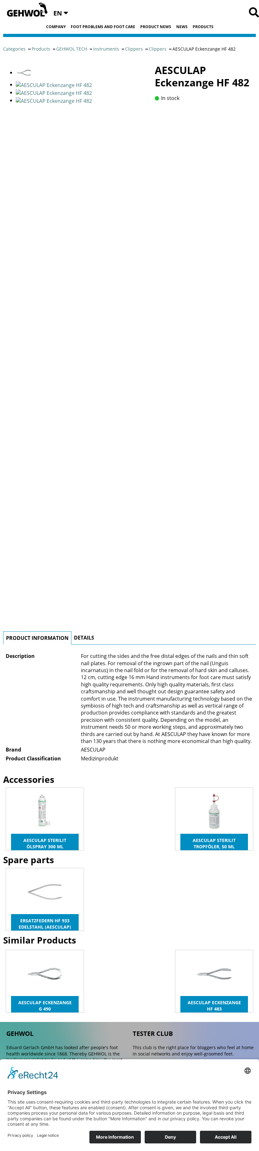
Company (56, 27)
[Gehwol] (25, 10)
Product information (37, 637)
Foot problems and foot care (103, 27)
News (182, 27)
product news (155, 27)
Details (84, 637)
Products (203, 27)
